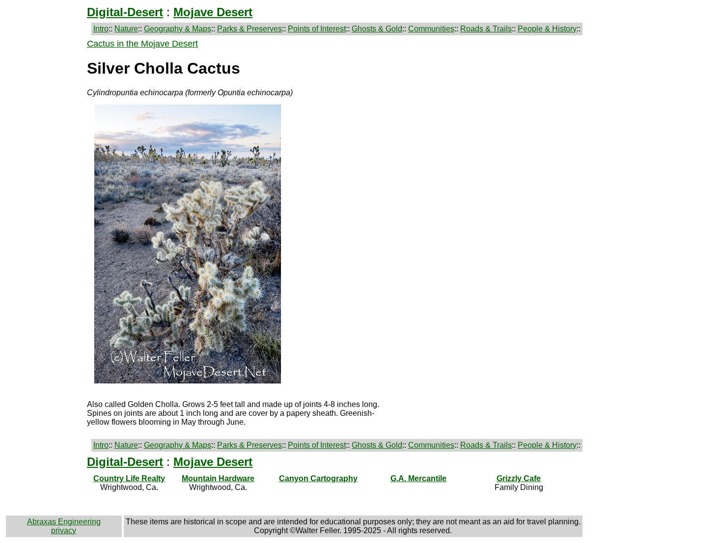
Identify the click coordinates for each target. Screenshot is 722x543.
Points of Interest (317, 29)
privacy (63, 530)
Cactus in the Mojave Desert (142, 44)
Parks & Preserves (249, 29)
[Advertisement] (45, 186)
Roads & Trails (486, 29)
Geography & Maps (177, 29)
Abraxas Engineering (64, 521)
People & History (547, 29)
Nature (126, 29)
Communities (431, 29)
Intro (101, 29)
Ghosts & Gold (377, 29)
